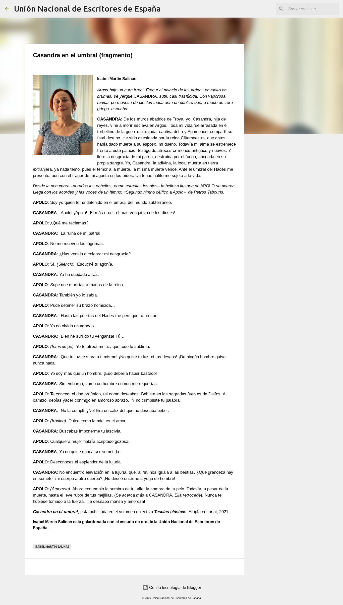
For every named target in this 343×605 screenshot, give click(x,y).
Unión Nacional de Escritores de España (87, 8)
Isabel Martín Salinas (52, 546)
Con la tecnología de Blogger (174, 587)
